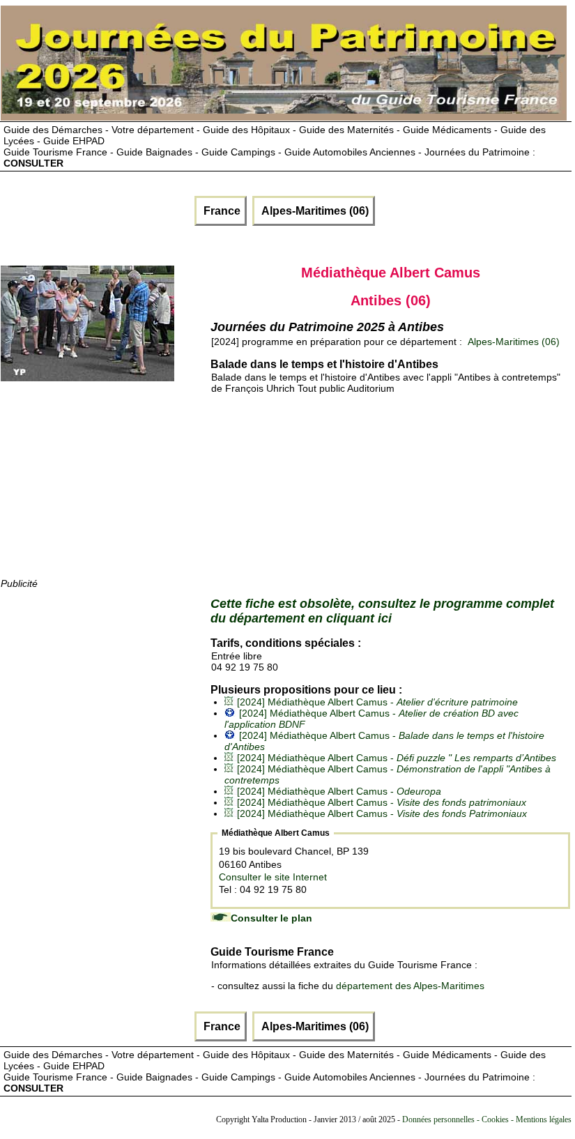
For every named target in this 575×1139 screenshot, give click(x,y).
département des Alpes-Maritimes (410, 985)
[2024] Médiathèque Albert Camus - (377, 702)
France (220, 211)
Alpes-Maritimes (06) (314, 211)
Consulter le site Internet (273, 876)
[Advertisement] (105, 489)
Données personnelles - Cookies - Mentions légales (487, 1119)
